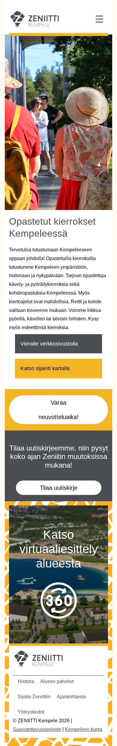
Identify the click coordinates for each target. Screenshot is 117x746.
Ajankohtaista (71, 696)
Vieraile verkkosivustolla (49, 344)
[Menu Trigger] (99, 18)
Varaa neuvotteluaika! (58, 409)
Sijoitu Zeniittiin (34, 696)
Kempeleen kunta (83, 729)
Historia (26, 681)
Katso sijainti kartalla (45, 368)
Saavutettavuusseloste (37, 729)
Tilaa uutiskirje (58, 487)
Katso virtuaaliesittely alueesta (59, 549)
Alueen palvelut (57, 681)
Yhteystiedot (31, 712)
